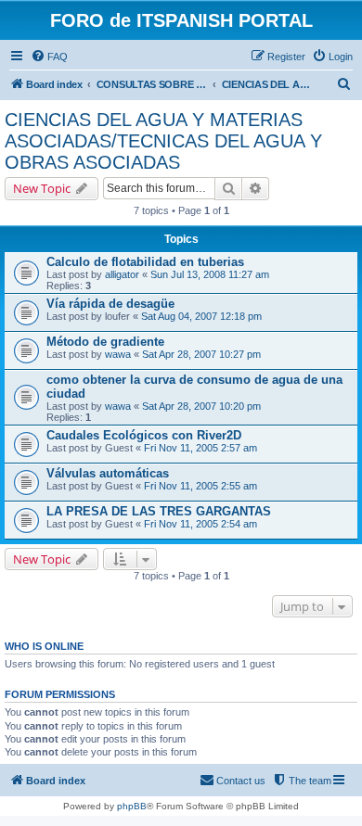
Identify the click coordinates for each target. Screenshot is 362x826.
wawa (118, 354)
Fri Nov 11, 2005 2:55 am (200, 485)
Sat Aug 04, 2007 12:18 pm (201, 316)
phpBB (132, 806)
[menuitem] (49, 56)
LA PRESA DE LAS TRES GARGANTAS (158, 511)
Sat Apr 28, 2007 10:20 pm (201, 406)
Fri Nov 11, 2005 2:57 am (200, 447)
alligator (122, 274)
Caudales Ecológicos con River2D (143, 435)
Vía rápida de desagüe (110, 304)
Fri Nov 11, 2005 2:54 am (200, 523)
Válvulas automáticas (107, 473)
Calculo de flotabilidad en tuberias (145, 262)
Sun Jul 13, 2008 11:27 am (209, 274)
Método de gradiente (105, 342)
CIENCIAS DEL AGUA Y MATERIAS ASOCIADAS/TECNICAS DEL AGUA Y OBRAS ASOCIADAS (163, 140)
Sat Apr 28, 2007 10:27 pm (201, 354)
